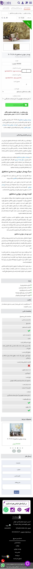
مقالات (17, 546)
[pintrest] (19, 509)
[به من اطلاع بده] (7, 17)
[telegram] (27, 509)
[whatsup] (5, 509)
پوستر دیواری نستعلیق (15, 13)
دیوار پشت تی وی (19, 159)
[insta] (12, 509)
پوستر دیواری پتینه (12, 125)
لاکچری (14, 178)
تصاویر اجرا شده (17, 558)
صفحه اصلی (17, 542)
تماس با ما (17, 552)
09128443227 (16, 532)
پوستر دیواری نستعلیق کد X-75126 (19, 54)
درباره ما (17, 555)
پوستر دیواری (27, 13)
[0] (16, 47)
